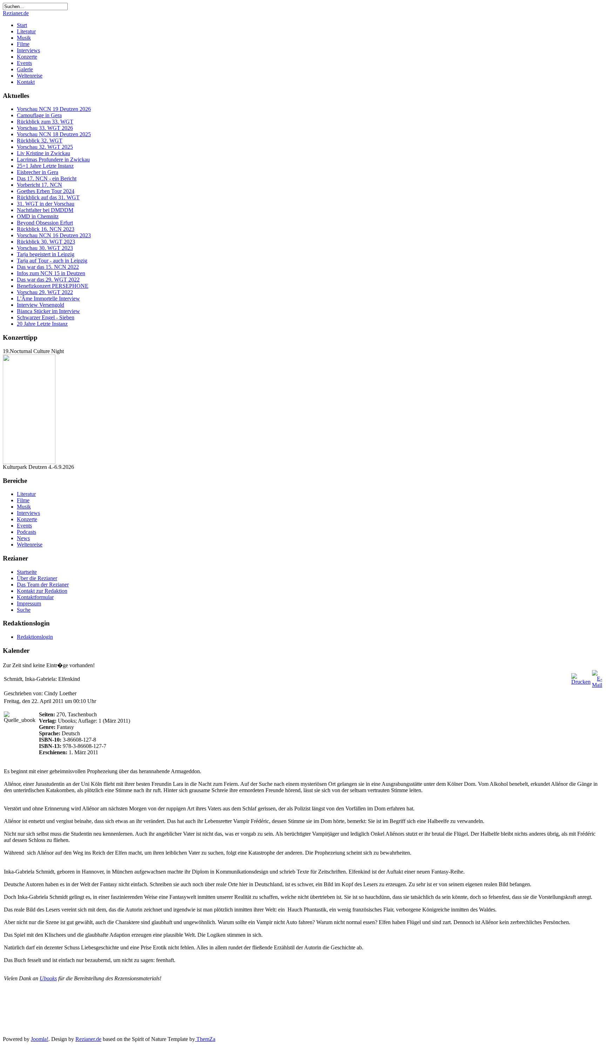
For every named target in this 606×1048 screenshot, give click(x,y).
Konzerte (27, 57)
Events (24, 63)
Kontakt (26, 82)
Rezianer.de (16, 13)
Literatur (26, 31)
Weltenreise (29, 76)
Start (22, 25)
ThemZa (205, 1039)
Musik (24, 38)
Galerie (25, 69)
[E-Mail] (597, 685)
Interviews (28, 50)
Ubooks (48, 978)
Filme (23, 44)
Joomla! (39, 1039)
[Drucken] (581, 682)
